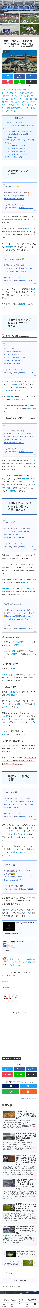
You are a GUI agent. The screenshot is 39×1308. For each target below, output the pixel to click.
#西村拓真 (9, 354)
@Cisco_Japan (27, 804)
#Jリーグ (29, 196)
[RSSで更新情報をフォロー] (28, 1091)
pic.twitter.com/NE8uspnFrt (16, 271)
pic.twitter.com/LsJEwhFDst (14, 364)
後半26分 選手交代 (16, 145)
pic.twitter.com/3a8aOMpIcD (14, 537)
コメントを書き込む (19, 1280)
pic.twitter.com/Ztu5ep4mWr (14, 199)
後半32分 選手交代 (16, 148)
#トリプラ (23, 613)
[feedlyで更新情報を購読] (10, 1091)
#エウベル (12, 437)
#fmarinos (20, 196)
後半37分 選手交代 (16, 151)
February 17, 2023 (26, 208)
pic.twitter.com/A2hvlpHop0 (14, 807)
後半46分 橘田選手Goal (18, 154)
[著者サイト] (10, 1086)
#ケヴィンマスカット (19, 610)
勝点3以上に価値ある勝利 (13, 157)
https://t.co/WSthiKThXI (14, 616)
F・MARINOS (8, 1058)
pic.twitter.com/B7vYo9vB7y (16, 880)
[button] (35, 621)
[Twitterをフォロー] (28, 1086)
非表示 (21, 118)
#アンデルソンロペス (13, 433)
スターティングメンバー (12, 122)
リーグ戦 (18, 1058)
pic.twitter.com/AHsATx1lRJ (14, 443)
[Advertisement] (19, 1034)
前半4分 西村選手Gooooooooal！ (21, 131)
